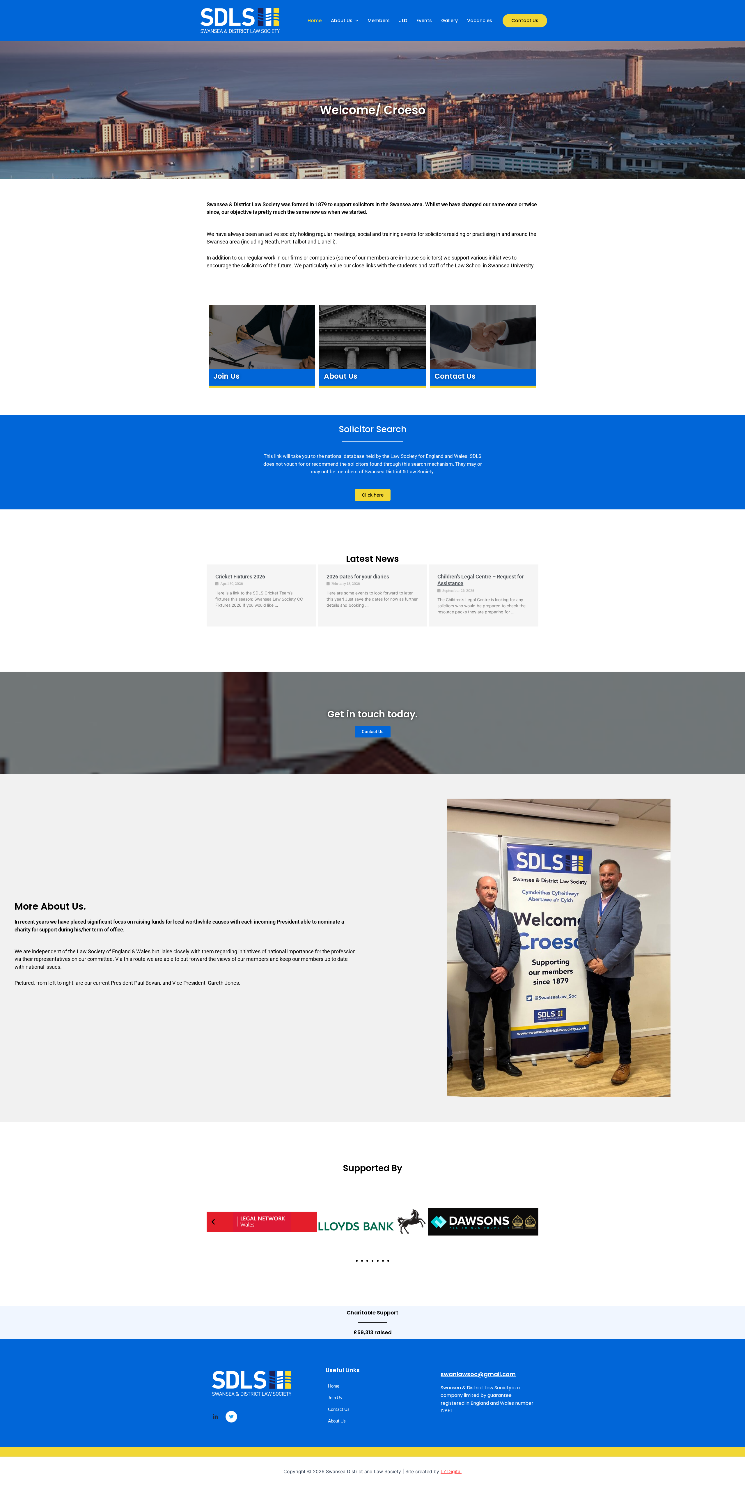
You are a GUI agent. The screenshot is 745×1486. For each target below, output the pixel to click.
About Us (341, 20)
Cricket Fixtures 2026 (240, 576)
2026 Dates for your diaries (358, 576)
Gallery (449, 20)
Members (379, 20)
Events (424, 20)
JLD (403, 20)
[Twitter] (231, 1417)
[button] (355, 20)
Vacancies (479, 20)
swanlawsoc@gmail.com (478, 1374)
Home (315, 20)
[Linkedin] (215, 1417)
